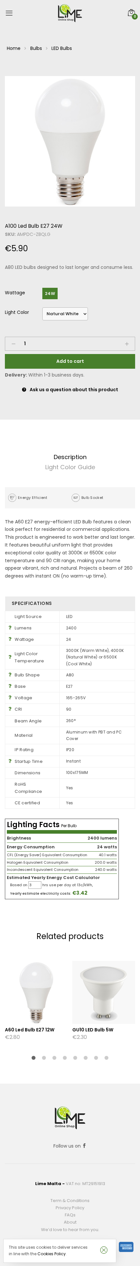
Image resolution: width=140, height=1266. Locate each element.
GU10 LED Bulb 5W (92, 1030)
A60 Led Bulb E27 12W (29, 1030)
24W (50, 293)
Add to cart (70, 361)
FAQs (70, 1215)
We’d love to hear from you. (70, 1230)
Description (70, 457)
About (70, 1222)
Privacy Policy (70, 1208)
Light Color (17, 312)
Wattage (15, 292)
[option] (70, 141)
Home (14, 48)
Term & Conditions (70, 1200)
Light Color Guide (70, 467)
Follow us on (67, 1146)
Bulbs (36, 48)
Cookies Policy (51, 1254)
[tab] (70, 457)
